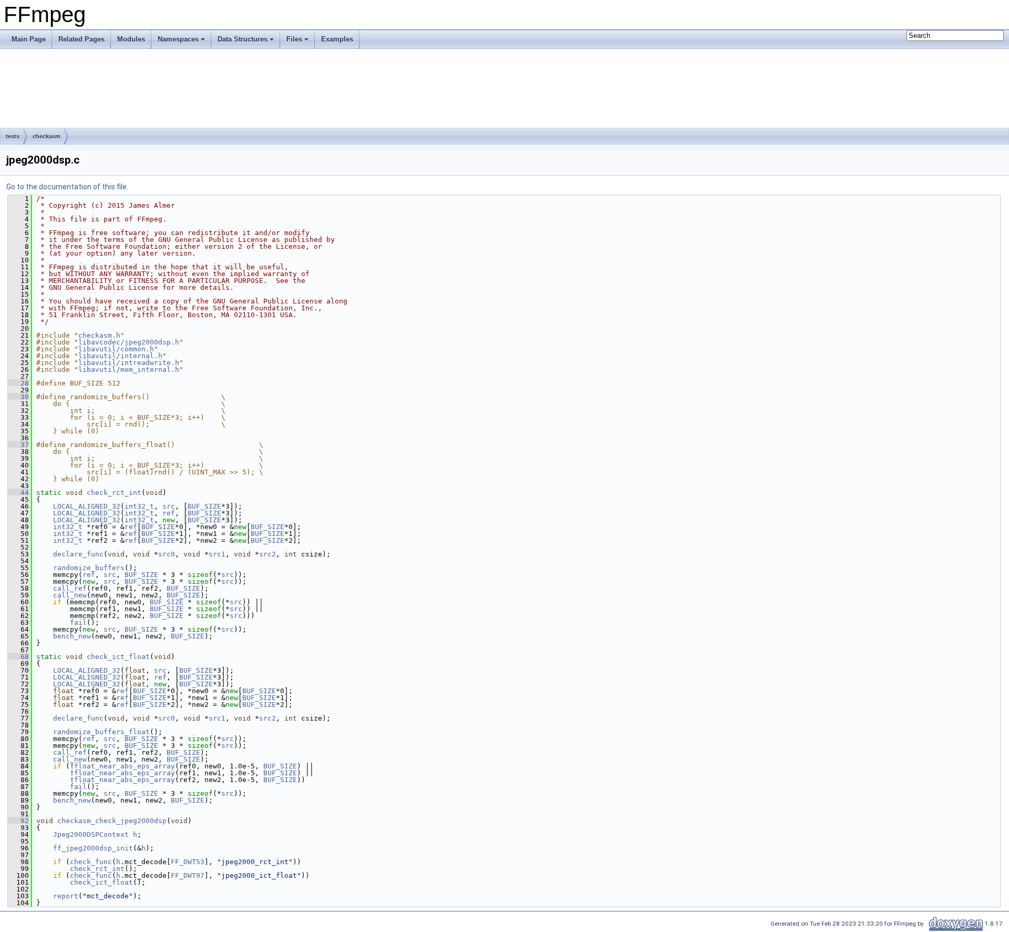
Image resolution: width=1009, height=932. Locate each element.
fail (78, 622)
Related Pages (81, 39)
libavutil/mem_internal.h (128, 369)
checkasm (46, 136)
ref (168, 513)
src (168, 506)
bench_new (72, 636)
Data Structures (242, 39)
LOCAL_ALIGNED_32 (86, 506)
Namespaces (178, 39)
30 (18, 397)
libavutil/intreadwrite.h (128, 363)
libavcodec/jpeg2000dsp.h (128, 342)
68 (18, 657)
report (65, 896)
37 (18, 445)
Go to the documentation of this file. (67, 187)
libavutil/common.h (116, 349)
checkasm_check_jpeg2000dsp (112, 821)
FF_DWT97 (187, 875)
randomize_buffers (89, 568)
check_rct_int (114, 493)
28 (18, 383)
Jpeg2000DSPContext (91, 834)
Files (294, 39)
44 (18, 493)
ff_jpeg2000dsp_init (93, 848)
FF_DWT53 (187, 862)
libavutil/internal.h (120, 356)
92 (18, 821)
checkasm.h (99, 335)
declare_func (78, 554)
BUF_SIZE (204, 506)
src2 (267, 554)
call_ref (70, 588)
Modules (131, 39)
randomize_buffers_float (101, 732)
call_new (70, 595)
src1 (217, 554)
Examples (337, 39)
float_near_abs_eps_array (124, 766)
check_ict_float (118, 657)
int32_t (139, 506)
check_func (91, 862)
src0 (166, 554)
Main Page (29, 39)
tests (12, 136)
